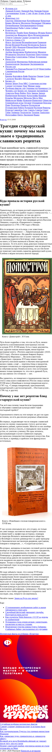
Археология (10, 62)
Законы (34, 93)
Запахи (42, 93)
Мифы (19, 100)
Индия (8, 45)
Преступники (42, 54)
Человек (11, 91)
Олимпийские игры (14, 103)
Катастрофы (32, 95)
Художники (41, 57)
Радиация (29, 107)
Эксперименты (37, 64)
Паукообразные (12, 25)
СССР (36, 69)
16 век (22, 13)
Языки (36, 115)
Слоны (27, 28)
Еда (8, 74)
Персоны (47, 103)
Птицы (40, 25)
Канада (43, 45)
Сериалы (17, 37)
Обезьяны (46, 23)
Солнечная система (37, 83)
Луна (20, 83)
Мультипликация (41, 35)
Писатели (21, 54)
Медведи (16, 23)
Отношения (37, 103)
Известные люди (15, 49)
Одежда (8, 37)
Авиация (32, 91)
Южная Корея (32, 47)
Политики (30, 54)
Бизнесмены (18, 52)
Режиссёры (10, 57)
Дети (28, 93)
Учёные (31, 57)
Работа (21, 107)
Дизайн (19, 33)
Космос (10, 81)
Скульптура (34, 37)
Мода (30, 35)
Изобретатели (31, 52)
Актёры (8, 52)
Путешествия (11, 107)
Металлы (28, 98)
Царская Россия (25, 69)
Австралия (16, 42)
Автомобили (42, 91)
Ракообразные (11, 28)
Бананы (8, 76)
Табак (8, 112)
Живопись (22, 35)
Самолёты (18, 110)
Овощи (40, 76)
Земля (15, 83)
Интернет (22, 95)
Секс (25, 110)
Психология (34, 105)
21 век (8, 16)
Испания (16, 45)
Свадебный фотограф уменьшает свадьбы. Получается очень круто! (24, 613)
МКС (25, 83)
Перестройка (45, 69)
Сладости (9, 78)
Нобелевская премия (37, 62)
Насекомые (36, 23)
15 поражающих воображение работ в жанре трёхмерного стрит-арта (25, 608)
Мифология (10, 100)
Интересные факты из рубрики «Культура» (19, 634)
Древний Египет (13, 11)
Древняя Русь (11, 69)
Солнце (8, 86)
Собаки (34, 28)
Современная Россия (14, 71)
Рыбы (21, 28)
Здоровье (32, 88)
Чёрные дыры (34, 86)
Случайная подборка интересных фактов (18, 724)
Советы (38, 110)
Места (35, 98)
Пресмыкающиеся (28, 25)
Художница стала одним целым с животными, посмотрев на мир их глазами (26, 623)
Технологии (25, 112)
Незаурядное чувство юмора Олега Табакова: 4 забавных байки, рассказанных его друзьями (26, 628)
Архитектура (11, 35)
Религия (9, 110)
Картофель (18, 76)
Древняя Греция (41, 11)
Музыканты (10, 54)
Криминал (44, 88)
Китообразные (33, 20)
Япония (42, 47)
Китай (8, 47)
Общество (47, 100)
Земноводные (20, 20)
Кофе (25, 76)
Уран (25, 86)
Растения (38, 107)
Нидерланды (33, 45)
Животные (12, 18)
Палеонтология (12, 64)
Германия (42, 42)
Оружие (27, 103)
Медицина (18, 98)
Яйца (33, 78)
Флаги (8, 42)
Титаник (35, 112)
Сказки (25, 37)
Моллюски (26, 23)
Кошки (8, 23)
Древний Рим (27, 11)
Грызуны (9, 20)
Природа (24, 105)
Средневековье (12, 13)
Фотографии (11, 115)
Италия (23, 45)
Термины (15, 112)
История (11, 8)
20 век (47, 13)
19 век (41, 13)
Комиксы (33, 33)
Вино (17, 93)
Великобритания (29, 42)
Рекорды (46, 107)
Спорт (45, 110)
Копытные (45, 20)
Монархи (42, 52)
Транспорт (45, 112)
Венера (8, 83)
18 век (35, 13)
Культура (11, 30)
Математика (22, 62)
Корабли (42, 95)
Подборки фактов (15, 88)
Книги (49, 33)
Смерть (31, 110)
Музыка (41, 33)
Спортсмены (22, 57)
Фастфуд (18, 78)
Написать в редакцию (31, 751)
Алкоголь (9, 93)
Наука (10, 59)
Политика (15, 105)
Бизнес (22, 91)
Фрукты (26, 78)
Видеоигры (10, 33)
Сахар (46, 76)
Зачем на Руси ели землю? (26, 598)
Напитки (32, 76)
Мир (41, 98)
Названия (27, 100)
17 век (28, 13)
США (14, 47)
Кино (26, 33)
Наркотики (37, 100)
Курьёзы (9, 98)
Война (23, 93)
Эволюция (24, 64)
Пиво (7, 105)
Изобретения (11, 95)
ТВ (41, 37)
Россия (10, 66)
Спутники (17, 86)
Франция (21, 47)
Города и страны (15, 40)
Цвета (20, 115)
